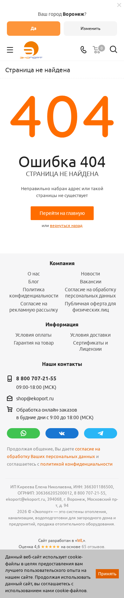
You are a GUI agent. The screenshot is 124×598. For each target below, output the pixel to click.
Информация (62, 325)
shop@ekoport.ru (35, 399)
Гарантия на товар (34, 343)
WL (80, 540)
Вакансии (90, 281)
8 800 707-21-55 (36, 379)
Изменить (90, 28)
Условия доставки (90, 335)
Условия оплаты (34, 335)
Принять (107, 573)
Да (34, 28)
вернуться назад (66, 225)
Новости (90, 273)
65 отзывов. (93, 546)
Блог (33, 281)
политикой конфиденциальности (76, 464)
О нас (34, 273)
